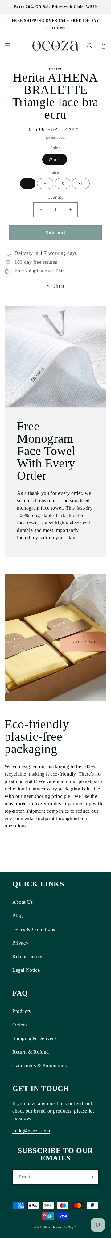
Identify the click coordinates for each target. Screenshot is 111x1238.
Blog (17, 915)
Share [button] (59, 286)
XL (80, 183)
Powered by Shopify (65, 1227)
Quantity (55, 197)
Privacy (20, 942)
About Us (22, 902)
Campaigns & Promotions (39, 1065)
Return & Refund (30, 1052)
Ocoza (48, 1227)
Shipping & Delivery (34, 1038)
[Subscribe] (91, 1177)
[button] (7, 46)
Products (21, 1011)
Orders (19, 1024)
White (55, 159)
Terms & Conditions (33, 929)
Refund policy (27, 956)
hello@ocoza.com (31, 1130)
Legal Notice (26, 970)
